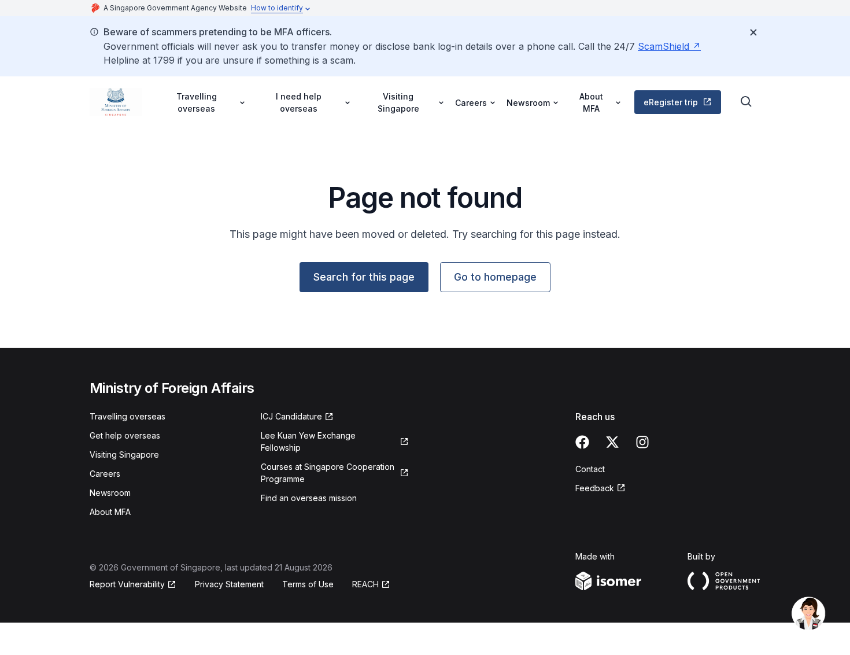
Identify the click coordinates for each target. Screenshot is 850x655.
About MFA (110, 512)
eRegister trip (671, 102)
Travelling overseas (127, 416)
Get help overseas (125, 435)
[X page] (612, 442)
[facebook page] (582, 442)
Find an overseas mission (309, 498)
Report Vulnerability (127, 584)
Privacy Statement (229, 584)
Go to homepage (495, 277)
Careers (105, 474)
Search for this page (364, 277)
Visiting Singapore (124, 454)
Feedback (594, 488)
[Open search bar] (746, 102)
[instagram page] (642, 442)
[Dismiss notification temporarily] (753, 32)
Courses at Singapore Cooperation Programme (327, 473)
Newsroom (110, 493)
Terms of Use (308, 584)
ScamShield (663, 46)
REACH (365, 584)
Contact (590, 469)
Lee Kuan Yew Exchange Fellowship (308, 441)
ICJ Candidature (291, 416)
